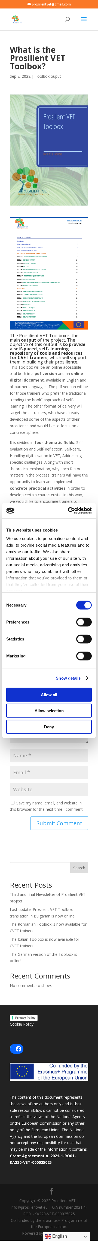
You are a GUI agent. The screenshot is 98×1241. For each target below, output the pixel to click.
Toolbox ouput (48, 76)
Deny (49, 726)
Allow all (49, 694)
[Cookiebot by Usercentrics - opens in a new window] (69, 510)
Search (79, 867)
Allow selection (49, 710)
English (59, 1236)
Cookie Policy (21, 1024)
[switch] (84, 621)
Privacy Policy (25, 1018)
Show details (68, 678)
